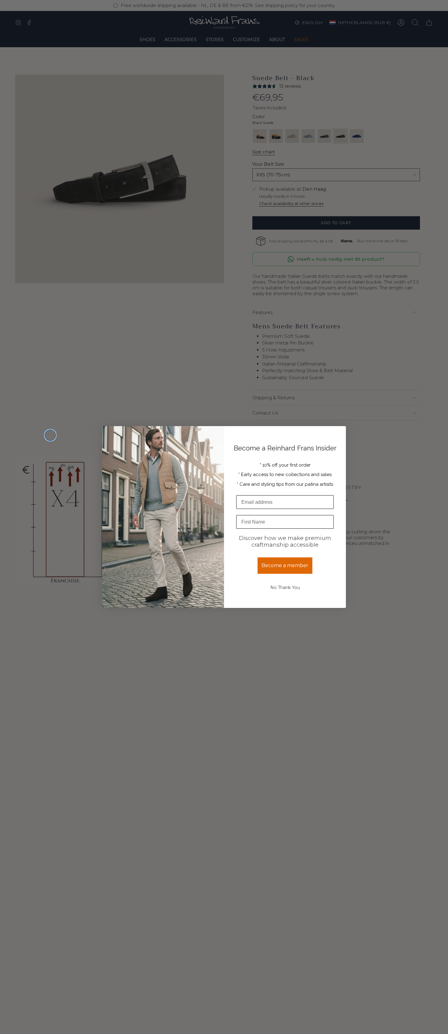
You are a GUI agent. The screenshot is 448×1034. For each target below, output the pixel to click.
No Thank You (285, 587)
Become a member (284, 565)
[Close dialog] (50, 435)
